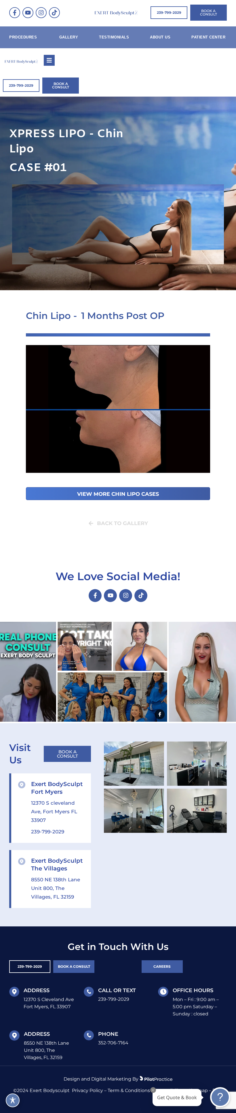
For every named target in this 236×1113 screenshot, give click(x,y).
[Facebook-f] (14, 12)
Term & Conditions (129, 1090)
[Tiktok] (54, 12)
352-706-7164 (113, 1043)
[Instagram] (41, 12)
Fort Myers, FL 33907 (47, 1006)
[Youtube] (27, 12)
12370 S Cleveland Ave (49, 999)
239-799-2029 (47, 832)
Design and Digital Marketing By (101, 1079)
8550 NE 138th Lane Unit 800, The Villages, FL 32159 (55, 888)
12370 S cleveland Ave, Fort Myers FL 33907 (54, 811)
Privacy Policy (87, 1090)
